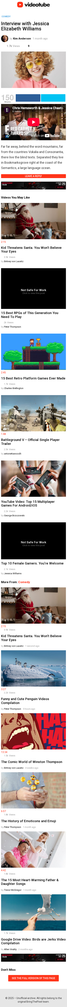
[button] (5, 4)
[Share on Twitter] (53, 98)
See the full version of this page (33, 978)
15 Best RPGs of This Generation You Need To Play (29, 315)
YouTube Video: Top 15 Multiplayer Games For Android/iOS (28, 503)
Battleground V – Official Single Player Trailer (30, 442)
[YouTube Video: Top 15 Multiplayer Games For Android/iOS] (33, 479)
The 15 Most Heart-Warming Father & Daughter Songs (30, 882)
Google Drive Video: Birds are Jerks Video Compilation (33, 941)
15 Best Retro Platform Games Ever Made (33, 378)
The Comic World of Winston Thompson (31, 762)
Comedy (24, 582)
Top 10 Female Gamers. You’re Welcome (32, 563)
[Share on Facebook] (28, 98)
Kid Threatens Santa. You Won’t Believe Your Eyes (31, 249)
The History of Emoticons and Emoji (28, 821)
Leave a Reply (33, 176)
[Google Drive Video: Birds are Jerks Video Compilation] (33, 912)
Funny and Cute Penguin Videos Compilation (25, 701)
